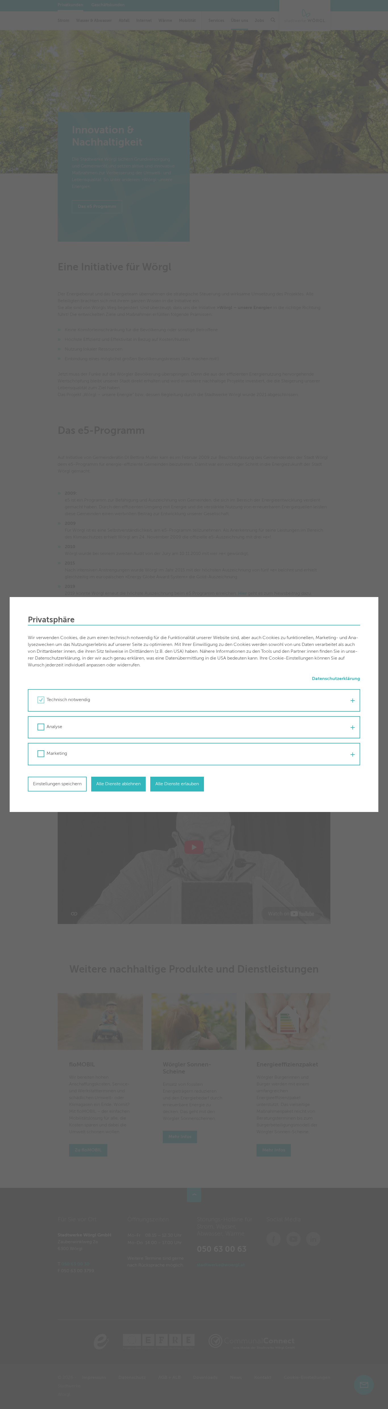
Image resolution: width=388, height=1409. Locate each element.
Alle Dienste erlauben (177, 784)
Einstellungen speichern (57, 784)
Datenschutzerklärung (336, 679)
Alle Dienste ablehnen (118, 784)
